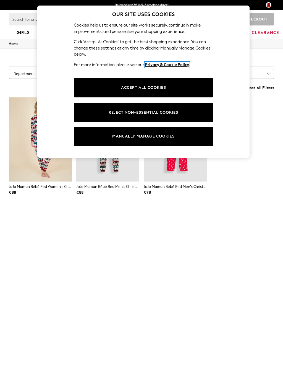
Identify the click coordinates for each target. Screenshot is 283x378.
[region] (143, 82)
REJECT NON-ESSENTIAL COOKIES (143, 112)
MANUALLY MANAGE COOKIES (143, 136)
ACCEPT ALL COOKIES (143, 87)
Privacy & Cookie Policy (167, 64)
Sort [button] (239, 73)
